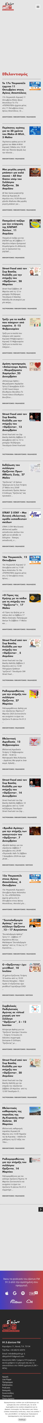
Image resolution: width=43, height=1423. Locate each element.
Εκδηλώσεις (7, 1385)
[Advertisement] (21, 45)
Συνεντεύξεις (8, 1393)
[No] (40, 1411)
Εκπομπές (6, 1390)
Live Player (6, 1379)
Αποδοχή (22, 1419)
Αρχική (5, 1376)
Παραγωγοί (7, 1396)
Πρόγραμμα (7, 1382)
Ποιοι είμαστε (8, 1398)
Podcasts (6, 1387)
